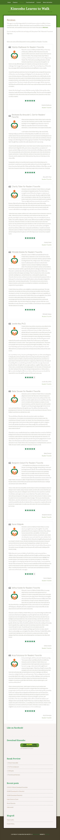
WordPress (36, 834)
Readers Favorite (46, 316)
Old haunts (11, 770)
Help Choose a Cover (12, 799)
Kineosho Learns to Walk (30, 8)
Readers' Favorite (46, 107)
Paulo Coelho (10, 820)
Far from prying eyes (13, 766)
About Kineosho (11, 803)
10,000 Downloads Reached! (14, 795)
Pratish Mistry (10, 823)
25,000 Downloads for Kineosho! (15, 791)
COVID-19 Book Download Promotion (17, 787)
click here (45, 27)
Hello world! (10, 807)
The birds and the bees (14, 774)
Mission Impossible (13, 763)
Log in (47, 834)
